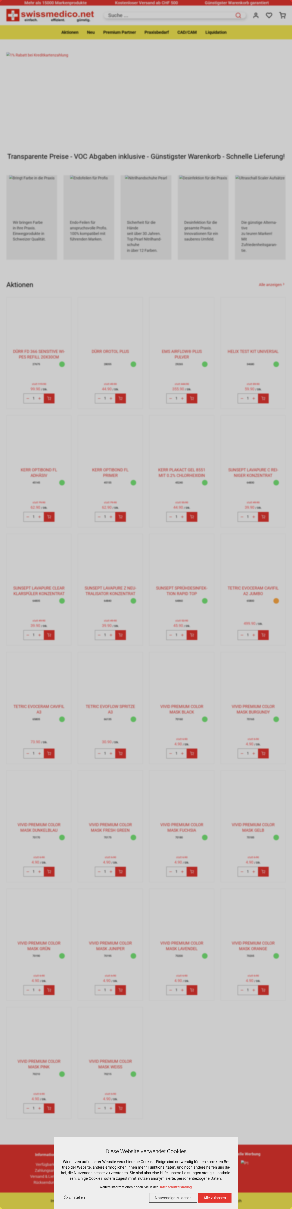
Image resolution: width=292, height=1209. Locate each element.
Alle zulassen (215, 1198)
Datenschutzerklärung (175, 1187)
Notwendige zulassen (173, 1198)
